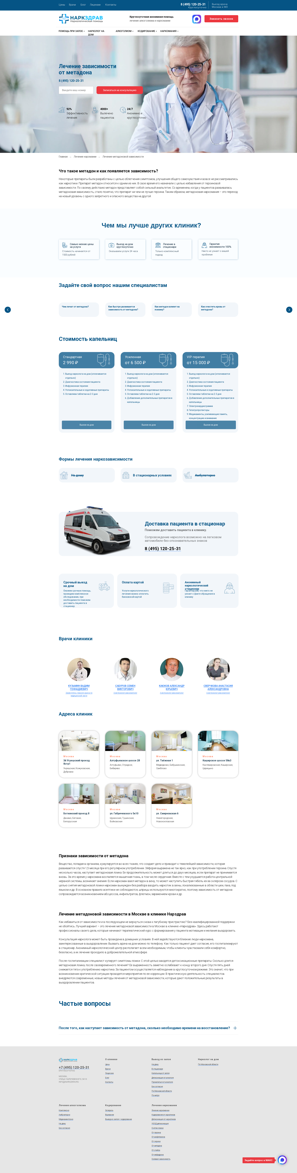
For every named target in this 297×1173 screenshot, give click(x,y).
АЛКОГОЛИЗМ (123, 31)
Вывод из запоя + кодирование (118, 1119)
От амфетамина (158, 1137)
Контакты (110, 4)
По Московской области (162, 1091)
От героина (156, 1132)
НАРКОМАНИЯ (168, 31)
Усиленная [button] (133, 357)
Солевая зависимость (161, 1159)
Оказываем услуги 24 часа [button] (123, 251)
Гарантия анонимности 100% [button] (220, 245)
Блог (83, 4)
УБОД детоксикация (160, 1124)
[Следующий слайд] (289, 310)
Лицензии (95, 4)
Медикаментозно (66, 1119)
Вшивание (109, 1115)
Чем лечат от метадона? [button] (75, 306)
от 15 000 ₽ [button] (198, 362)
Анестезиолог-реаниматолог (125, 693)
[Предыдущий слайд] (8, 310)
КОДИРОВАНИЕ (146, 31)
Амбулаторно (64, 1115)
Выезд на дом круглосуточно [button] (124, 245)
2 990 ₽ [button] (70, 362)
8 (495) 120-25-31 (193, 4)
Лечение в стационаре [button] (169, 245)
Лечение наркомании (160, 1110)
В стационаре (157, 1069)
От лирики (156, 1141)
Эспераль (109, 1110)
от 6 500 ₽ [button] (135, 362)
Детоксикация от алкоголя (163, 1078)
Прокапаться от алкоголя (162, 1082)
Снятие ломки (158, 1128)
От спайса (156, 1150)
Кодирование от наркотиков (163, 1115)
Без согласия (157, 1086)
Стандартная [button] (72, 357)
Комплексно (64, 1110)
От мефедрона (158, 1155)
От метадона (157, 1146)
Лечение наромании (85, 156)
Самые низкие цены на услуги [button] (82, 245)
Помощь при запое (71, 31)
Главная (63, 156)
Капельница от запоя (161, 1073)
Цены (62, 4)
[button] (221, 18)
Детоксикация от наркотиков (164, 1119)
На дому (155, 1064)
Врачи (72, 4)
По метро (155, 1095)
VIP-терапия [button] (196, 357)
